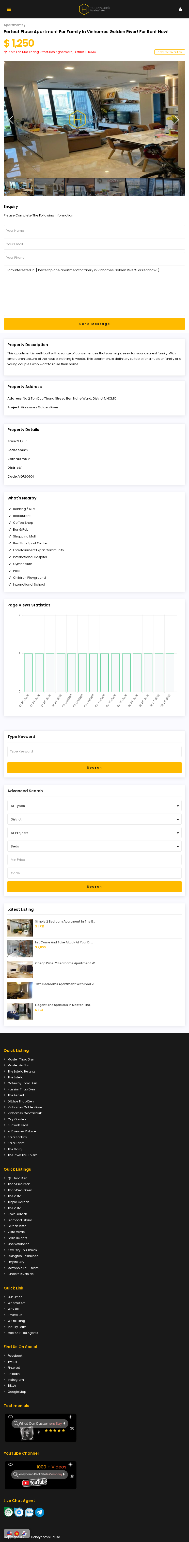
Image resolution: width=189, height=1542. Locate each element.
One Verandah (19, 1244)
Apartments (13, 25)
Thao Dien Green (20, 1190)
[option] (94, 119)
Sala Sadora (17, 1137)
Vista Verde (16, 1232)
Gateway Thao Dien (22, 1083)
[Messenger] (19, 1512)
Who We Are (16, 1303)
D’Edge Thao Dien (21, 1101)
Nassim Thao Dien (21, 1089)
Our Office (15, 1297)
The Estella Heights (21, 1071)
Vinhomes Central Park (25, 1113)
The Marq (15, 1149)
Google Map (17, 1392)
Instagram (16, 1380)
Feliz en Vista (17, 1226)
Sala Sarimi (16, 1143)
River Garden (17, 1214)
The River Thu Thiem (22, 1155)
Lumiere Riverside (20, 1274)
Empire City (16, 1262)
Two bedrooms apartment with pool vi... (65, 984)
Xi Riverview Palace (22, 1131)
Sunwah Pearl (18, 1125)
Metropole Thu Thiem (23, 1268)
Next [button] (177, 120)
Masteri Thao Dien (21, 1059)
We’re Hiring (16, 1321)
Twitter (12, 1362)
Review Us (15, 1315)
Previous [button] (11, 120)
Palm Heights (17, 1238)
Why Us (13, 1309)
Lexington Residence (23, 1256)
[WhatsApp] (9, 1512)
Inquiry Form (17, 1327)
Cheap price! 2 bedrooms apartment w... (66, 963)
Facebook (15, 1356)
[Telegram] (39, 1512)
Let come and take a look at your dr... (64, 942)
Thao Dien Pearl (19, 1184)
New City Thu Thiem (22, 1250)
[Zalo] (29, 1512)
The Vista (14, 1196)
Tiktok (12, 1385)
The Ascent (16, 1095)
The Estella (15, 1077)
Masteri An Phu (18, 1065)
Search (94, 767)
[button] (9, 1533)
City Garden (17, 1119)
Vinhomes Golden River (39, 407)
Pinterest (14, 1368)
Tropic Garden (18, 1202)
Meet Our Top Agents (23, 1333)
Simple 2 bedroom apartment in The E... (65, 921)
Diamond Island (20, 1220)
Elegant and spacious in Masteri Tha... (63, 1005)
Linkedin (14, 1374)
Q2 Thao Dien (17, 1178)
